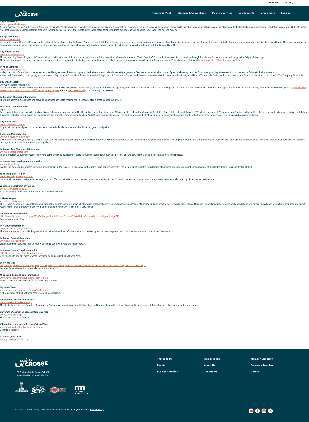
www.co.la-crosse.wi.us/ (12, 241)
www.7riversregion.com (12, 201)
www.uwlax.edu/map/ (11, 314)
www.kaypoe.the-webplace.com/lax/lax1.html (23, 290)
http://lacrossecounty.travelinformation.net (21, 253)
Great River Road (76, 90)
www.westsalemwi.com (12, 54)
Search (287, 3)
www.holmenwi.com (10, 39)
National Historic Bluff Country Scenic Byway (36, 90)
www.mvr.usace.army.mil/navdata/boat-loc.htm (24, 278)
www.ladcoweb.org (9, 164)
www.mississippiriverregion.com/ (16, 176)
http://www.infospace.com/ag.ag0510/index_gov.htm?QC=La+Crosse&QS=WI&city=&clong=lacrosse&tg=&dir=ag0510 (59, 216)
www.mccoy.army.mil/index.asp (16, 228)
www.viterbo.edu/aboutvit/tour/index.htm (21, 327)
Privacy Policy (97, 409)
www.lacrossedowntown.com (15, 136)
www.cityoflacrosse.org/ (12, 124)
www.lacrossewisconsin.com (14, 339)
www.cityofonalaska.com (13, 24)
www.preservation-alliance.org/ (16, 302)
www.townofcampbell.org (13, 69)
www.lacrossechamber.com (14, 152)
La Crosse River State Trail (214, 60)
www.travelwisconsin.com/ (13, 189)
